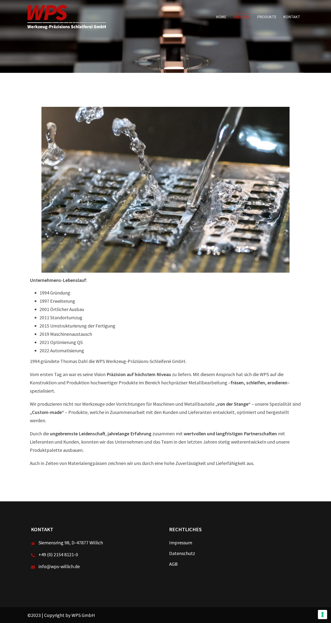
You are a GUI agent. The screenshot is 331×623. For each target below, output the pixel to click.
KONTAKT (291, 16)
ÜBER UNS (241, 17)
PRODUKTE (266, 16)
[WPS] (66, 16)
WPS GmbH (83, 615)
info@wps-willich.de (59, 566)
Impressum (180, 542)
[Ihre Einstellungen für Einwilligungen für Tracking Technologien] (322, 614)
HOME (221, 16)
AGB (173, 564)
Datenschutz (182, 553)
